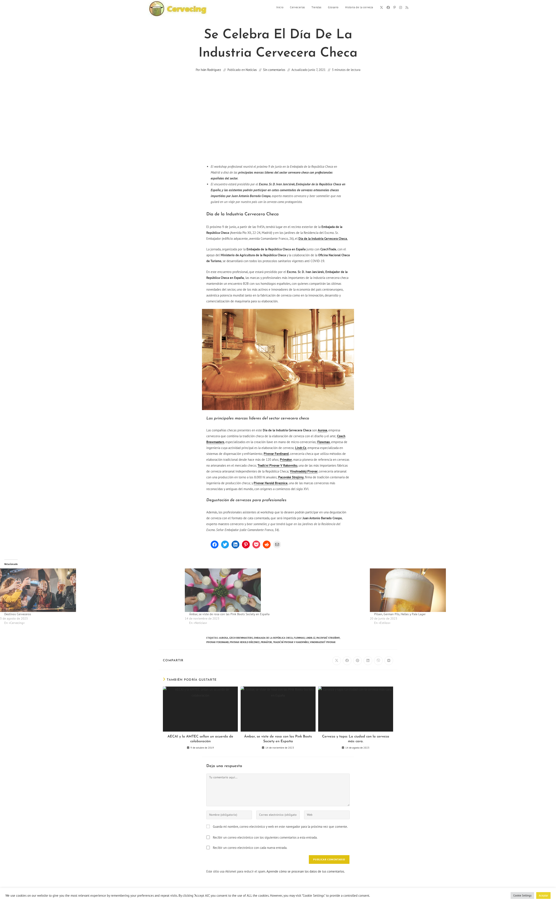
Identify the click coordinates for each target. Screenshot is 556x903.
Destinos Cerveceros (17, 614)
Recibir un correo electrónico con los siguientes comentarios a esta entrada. (265, 837)
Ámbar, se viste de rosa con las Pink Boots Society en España (229, 614)
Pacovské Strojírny (291, 477)
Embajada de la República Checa (273, 637)
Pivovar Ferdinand (276, 454)
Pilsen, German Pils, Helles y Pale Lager (400, 614)
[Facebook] (388, 7)
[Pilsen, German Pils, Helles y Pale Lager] (460, 590)
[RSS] (407, 7)
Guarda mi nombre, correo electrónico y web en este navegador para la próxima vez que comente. (280, 826)
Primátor (286, 459)
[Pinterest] (394, 7)
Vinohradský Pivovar (304, 471)
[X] (381, 7)
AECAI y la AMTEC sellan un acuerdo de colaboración (200, 739)
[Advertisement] (278, 125)
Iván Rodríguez (211, 70)
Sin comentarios (274, 70)
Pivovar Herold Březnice (271, 483)
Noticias (251, 70)
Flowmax (323, 442)
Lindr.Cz (300, 448)
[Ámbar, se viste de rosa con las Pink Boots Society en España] (275, 590)
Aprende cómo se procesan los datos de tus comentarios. (305, 871)
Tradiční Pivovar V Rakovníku (277, 465)
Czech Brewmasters (241, 637)
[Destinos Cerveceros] (90, 590)
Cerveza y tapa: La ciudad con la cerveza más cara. (355, 739)
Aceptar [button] (543, 895)
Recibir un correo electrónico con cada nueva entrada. (250, 848)
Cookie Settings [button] (522, 895)
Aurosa (322, 430)
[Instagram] (400, 7)
